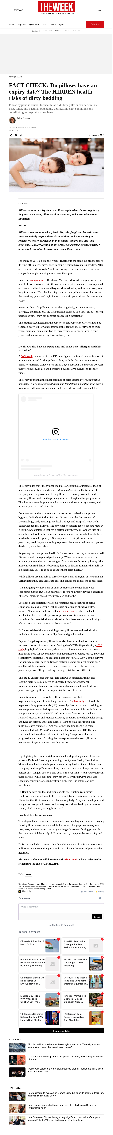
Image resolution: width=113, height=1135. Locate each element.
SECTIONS (18, 10)
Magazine (22, 24)
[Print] (16, 135)
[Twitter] (49, 17)
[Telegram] (68, 17)
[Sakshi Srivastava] (12, 120)
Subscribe (95, 24)
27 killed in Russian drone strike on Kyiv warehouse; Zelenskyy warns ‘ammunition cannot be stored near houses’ (64, 1045)
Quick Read (34, 24)
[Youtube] (58, 17)
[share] (11, 135)
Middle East (47, 31)
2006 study (27, 356)
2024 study (78, 701)
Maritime (76, 31)
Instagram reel (37, 279)
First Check (71, 859)
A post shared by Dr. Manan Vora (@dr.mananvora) (55, 475)
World (53, 24)
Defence (58, 31)
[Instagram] (54, 17)
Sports (61, 24)
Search (83, 24)
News (11, 77)
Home (11, 24)
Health (67, 31)
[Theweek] (56, 6)
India (45, 24)
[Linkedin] (63, 17)
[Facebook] (45, 17)
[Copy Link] (21, 135)
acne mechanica (68, 610)
